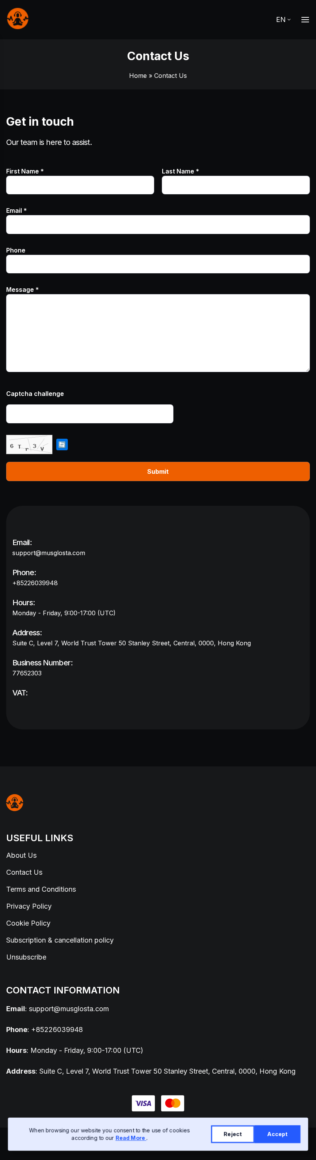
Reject (233, 1134)
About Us (21, 855)
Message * (22, 289)
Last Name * (180, 171)
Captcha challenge (35, 393)
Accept (277, 1134)
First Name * (25, 171)
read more (131, 1138)
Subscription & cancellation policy (60, 940)
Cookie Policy (28, 923)
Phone (15, 250)
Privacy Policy (29, 906)
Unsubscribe (26, 957)
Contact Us (24, 872)
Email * (16, 210)
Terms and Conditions (41, 889)
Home (138, 75)
